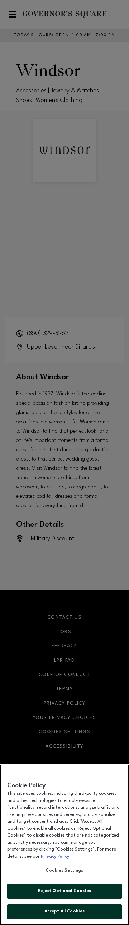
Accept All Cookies (64, 911)
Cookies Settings (64, 870)
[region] (64, 844)
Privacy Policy (55, 857)
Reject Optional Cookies (64, 891)
